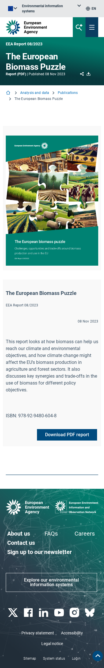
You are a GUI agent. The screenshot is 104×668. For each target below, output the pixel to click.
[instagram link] (75, 613)
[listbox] (51, 8)
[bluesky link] (90, 613)
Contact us (21, 542)
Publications (68, 93)
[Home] (9, 93)
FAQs (51, 533)
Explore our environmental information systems (51, 582)
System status (54, 659)
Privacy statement (37, 633)
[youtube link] (59, 613)
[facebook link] (28, 613)
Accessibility (72, 633)
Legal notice (52, 643)
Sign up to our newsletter (39, 552)
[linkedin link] (44, 613)
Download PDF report (67, 434)
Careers (85, 533)
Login (76, 659)
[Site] (35, 27)
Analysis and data (34, 93)
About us (18, 533)
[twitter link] (13, 613)
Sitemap (29, 659)
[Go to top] (97, 656)
